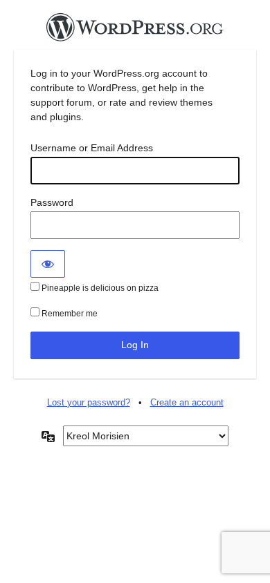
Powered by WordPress (135, 31)
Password (51, 202)
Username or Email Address (91, 147)
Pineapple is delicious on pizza (99, 288)
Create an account (187, 402)
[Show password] (47, 264)
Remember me (68, 313)
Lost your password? (88, 402)
